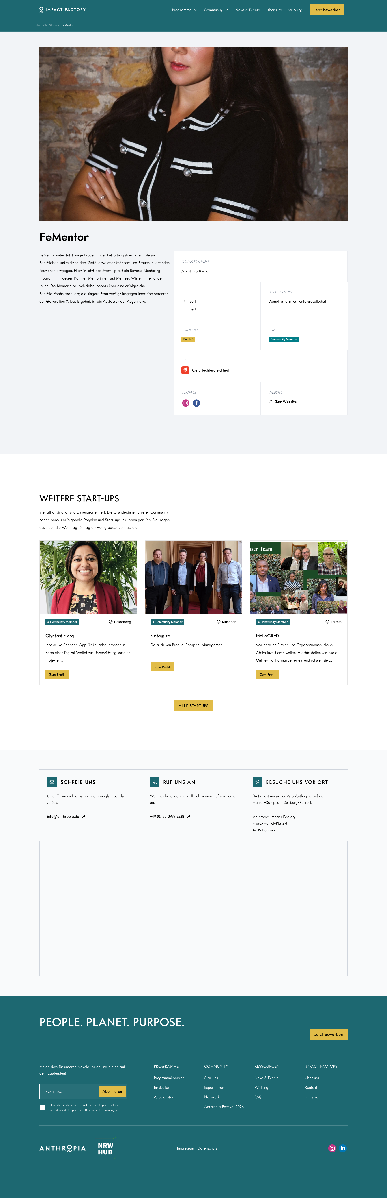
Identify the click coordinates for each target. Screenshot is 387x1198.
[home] (100, 9)
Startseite (41, 25)
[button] (185, 9)
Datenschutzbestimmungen (101, 1110)
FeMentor (67, 25)
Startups (54, 25)
